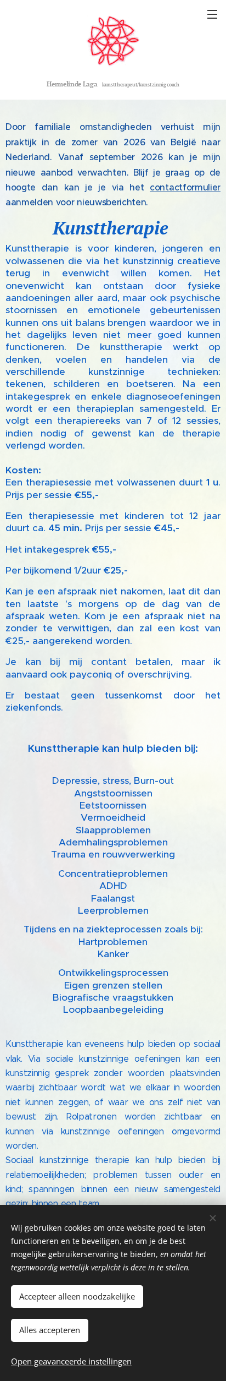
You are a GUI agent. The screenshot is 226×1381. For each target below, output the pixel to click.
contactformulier (185, 187)
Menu (212, 14)
